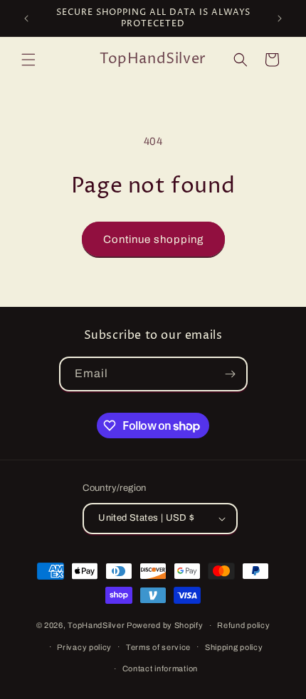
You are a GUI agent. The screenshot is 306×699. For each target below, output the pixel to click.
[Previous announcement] (26, 18)
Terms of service (158, 647)
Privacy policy (84, 647)
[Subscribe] (230, 374)
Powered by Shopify (165, 625)
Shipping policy (234, 647)
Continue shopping (153, 239)
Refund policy (243, 625)
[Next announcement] (279, 18)
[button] (28, 59)
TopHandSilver (96, 625)
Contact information (160, 668)
